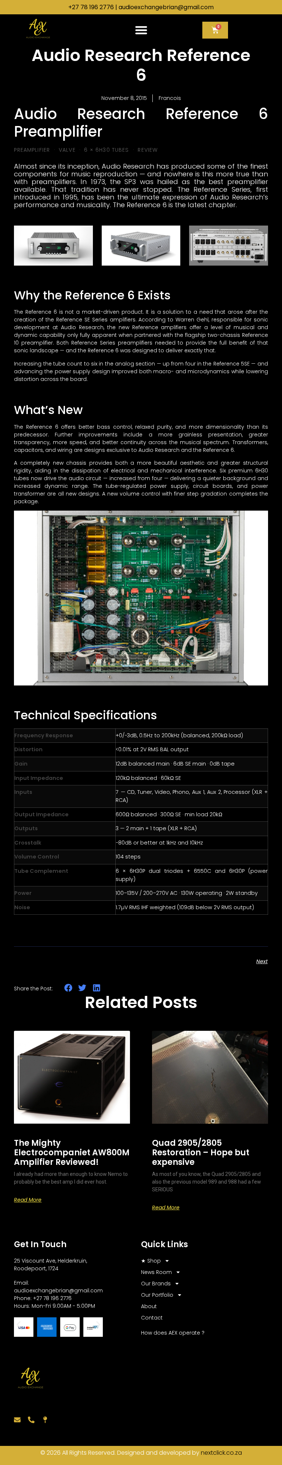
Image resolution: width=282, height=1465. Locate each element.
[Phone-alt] (31, 1420)
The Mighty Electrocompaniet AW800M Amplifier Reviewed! (72, 1152)
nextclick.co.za (221, 1452)
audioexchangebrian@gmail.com (166, 7)
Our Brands (156, 1283)
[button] (141, 30)
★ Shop (151, 1260)
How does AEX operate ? (173, 1332)
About (149, 1306)
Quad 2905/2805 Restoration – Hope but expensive (200, 1152)
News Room (156, 1272)
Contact (152, 1317)
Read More (27, 1199)
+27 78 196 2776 (91, 7)
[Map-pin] (45, 1420)
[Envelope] (17, 1420)
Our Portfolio (157, 1295)
